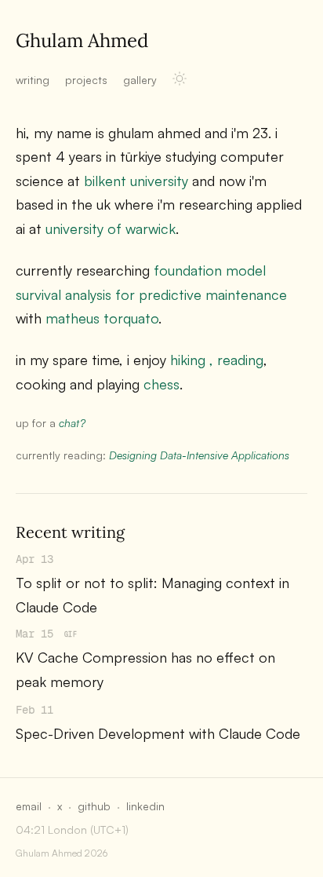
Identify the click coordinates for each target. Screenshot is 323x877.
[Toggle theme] (179, 78)
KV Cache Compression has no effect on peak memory (145, 669)
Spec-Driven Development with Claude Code (158, 733)
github (94, 806)
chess (161, 384)
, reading (236, 359)
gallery (140, 79)
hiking (187, 359)
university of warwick (110, 228)
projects (86, 79)
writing (32, 79)
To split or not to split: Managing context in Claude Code (152, 595)
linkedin (145, 806)
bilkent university (136, 180)
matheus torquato (101, 318)
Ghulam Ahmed (82, 40)
